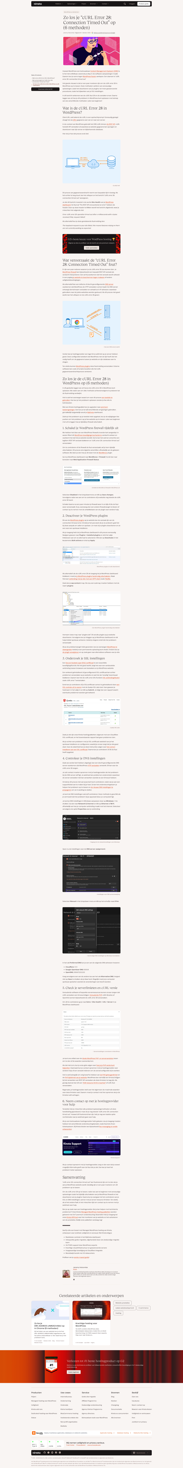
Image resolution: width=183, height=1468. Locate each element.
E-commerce (143, 1308)
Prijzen (33, 1397)
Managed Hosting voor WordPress (43, 1401)
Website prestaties (123, 1303)
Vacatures (135, 1401)
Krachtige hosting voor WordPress (86, 1324)
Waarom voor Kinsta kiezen (142, 1409)
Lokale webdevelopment (125, 1308)
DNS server (109, 284)
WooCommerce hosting (69, 1413)
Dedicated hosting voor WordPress (44, 1413)
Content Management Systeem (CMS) (104, 71)
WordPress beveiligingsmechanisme (88, 435)
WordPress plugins (83, 366)
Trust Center (70, 1445)
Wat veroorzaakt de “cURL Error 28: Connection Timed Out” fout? (42, 81)
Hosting (118, 1313)
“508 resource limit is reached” (94, 1083)
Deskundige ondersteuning (92, 1405)
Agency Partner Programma (92, 1409)
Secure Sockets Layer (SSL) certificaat (80, 663)
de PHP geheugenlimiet (109, 1075)
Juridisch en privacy (139, 1422)
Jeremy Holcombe (68, 33)
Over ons (135, 1397)
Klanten (114, 1401)
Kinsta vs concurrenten (119, 1413)
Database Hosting (123, 1433)
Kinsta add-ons (36, 1409)
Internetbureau (66, 1397)
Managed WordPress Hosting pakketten (95, 1212)
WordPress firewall (69, 272)
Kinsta (75, 1269)
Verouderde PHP (96, 995)
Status (33, 1418)
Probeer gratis (143, 4)
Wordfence (103, 453)
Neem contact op (138, 1405)
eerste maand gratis (81, 1257)
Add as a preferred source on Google (104, 33)
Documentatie (116, 1409)
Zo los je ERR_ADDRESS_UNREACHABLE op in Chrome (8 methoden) (49, 1326)
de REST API (111, 124)
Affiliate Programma (89, 1401)
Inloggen (132, 4)
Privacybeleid (80, 1445)
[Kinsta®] (38, 4)
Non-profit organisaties (69, 1422)
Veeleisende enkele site (69, 1418)
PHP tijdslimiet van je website (76, 1077)
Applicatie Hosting (106, 1433)
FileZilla (107, 579)
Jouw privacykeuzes (94, 1445)
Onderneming (66, 1401)
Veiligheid (35, 1405)
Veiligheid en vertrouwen (141, 1413)
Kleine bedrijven (67, 1409)
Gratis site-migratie (89, 1397)
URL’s (75, 120)
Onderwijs (64, 1405)
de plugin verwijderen (71, 652)
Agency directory (88, 1413)
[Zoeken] (125, 4)
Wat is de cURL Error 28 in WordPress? (43, 78)
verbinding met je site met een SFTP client (84, 579)
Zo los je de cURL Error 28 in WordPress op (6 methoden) (46, 84)
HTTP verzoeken (93, 765)
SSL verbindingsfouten (111, 678)
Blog (112, 1397)
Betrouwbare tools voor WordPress (95, 1418)
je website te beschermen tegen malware (88, 277)
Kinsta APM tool (72, 1217)
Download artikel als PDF (45, 89)
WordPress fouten (89, 76)
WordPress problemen (71, 12)
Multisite (64, 1426)
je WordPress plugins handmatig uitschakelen (93, 576)
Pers (133, 1418)
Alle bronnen (116, 1418)
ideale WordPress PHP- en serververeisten (98, 1058)
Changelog (115, 1405)
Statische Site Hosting (141, 1433)
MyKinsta (90, 412)
